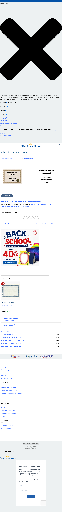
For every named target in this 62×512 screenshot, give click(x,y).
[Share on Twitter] (29, 217)
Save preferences (44, 130)
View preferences (26, 130)
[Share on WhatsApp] (24, 217)
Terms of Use (4, 375)
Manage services (4, 120)
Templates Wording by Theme (11, 346)
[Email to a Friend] (32, 217)
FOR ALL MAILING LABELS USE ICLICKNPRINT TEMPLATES (21, 202)
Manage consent (8, 451)
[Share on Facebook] (27, 217)
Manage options (4, 118)
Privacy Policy (4, 138)
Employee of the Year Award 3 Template (46, 224)
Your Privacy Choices (6, 135)
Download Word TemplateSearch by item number (10, 319)
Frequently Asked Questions (8, 413)
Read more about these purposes (9, 126)
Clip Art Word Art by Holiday (11, 337)
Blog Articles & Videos (7, 425)
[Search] (47, 273)
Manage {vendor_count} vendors (8, 123)
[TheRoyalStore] (31, 145)
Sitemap (3, 434)
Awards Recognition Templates (9, 407)
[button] (31, 49)
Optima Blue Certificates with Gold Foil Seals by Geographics (10, 304)
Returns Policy (5, 370)
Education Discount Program (9, 390)
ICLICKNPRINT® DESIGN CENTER (41, 204)
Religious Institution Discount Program (11, 393)
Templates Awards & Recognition (12, 340)
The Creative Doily (6, 428)
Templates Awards (28, 158)
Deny (13, 130)
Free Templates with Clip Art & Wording (11, 158)
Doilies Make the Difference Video (10, 431)
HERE (35, 1)
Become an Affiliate (6, 396)
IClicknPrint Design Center (8, 410)
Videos (3, 416)
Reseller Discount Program (8, 387)
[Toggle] (60, 334)
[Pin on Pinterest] (35, 217)
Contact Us (4, 399)
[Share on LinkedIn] (38, 217)
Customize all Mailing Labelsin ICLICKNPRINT (11, 325)
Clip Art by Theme (7, 334)
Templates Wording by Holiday (12, 343)
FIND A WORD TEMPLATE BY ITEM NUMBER (15, 206)
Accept (4, 130)
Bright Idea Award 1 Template (13, 224)
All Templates (6, 331)
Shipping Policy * (5, 367)
